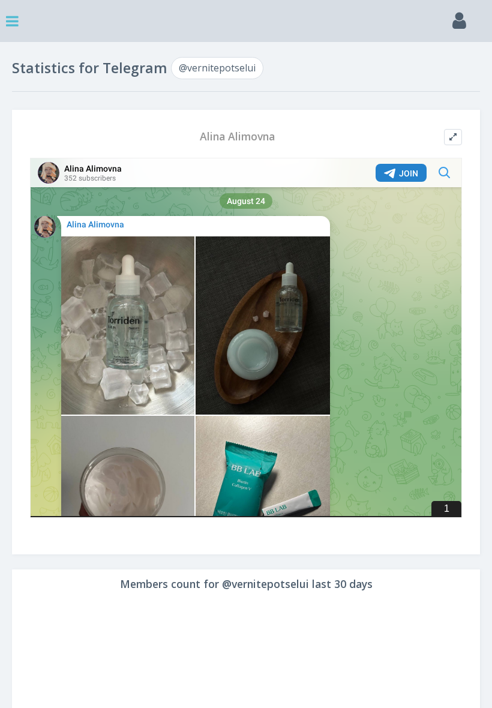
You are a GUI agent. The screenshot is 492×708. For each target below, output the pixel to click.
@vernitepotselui (217, 67)
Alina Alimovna (237, 136)
